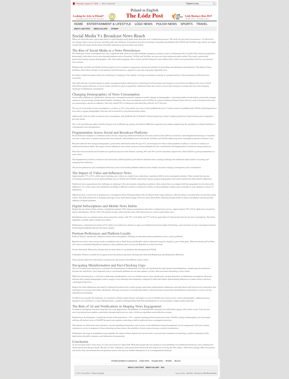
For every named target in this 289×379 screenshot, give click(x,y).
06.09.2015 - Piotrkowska (197, 18)
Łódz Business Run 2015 (198, 16)
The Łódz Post (144, 15)
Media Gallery (100, 29)
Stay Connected (108, 3)
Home (78, 24)
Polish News (166, 24)
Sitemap (114, 29)
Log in (178, 373)
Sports (186, 24)
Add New (189, 373)
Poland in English (144, 9)
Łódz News (143, 24)
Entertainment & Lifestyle (109, 24)
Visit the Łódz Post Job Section (89, 18)
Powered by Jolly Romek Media (205, 373)
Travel (202, 24)
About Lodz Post (82, 29)
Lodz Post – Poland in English (92, 373)
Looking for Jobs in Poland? (88, 16)
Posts (183, 373)
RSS (162, 367)
